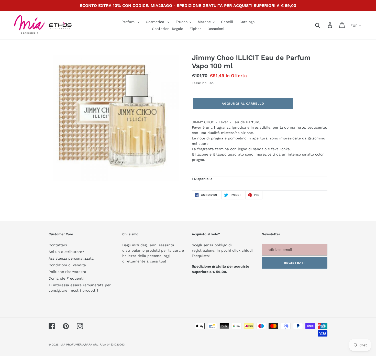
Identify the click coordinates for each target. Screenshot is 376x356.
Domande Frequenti (66, 278)
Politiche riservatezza (67, 272)
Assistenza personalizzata (71, 258)
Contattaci (58, 245)
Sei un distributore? (66, 252)
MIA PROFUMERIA (72, 344)
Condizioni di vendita (67, 265)
